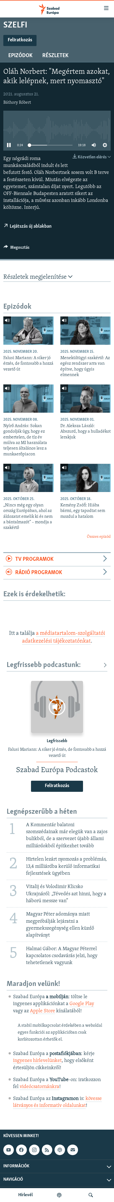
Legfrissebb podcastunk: (44, 665)
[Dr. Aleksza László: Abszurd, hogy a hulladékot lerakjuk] (85, 398)
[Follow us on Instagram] (34, 1150)
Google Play (81, 1003)
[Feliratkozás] (72, 1150)
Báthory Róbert (17, 102)
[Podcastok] (59, 1195)
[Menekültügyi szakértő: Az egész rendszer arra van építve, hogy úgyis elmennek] (85, 330)
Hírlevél (25, 1195)
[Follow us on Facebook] (21, 1150)
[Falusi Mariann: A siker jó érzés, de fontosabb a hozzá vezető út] (28, 330)
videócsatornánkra (39, 1086)
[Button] (17, 249)
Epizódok (20, 56)
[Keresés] (90, 1195)
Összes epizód (99, 537)
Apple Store (42, 1011)
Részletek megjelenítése (35, 277)
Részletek (55, 56)
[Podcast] (60, 1150)
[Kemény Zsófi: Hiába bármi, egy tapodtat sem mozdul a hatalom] (85, 478)
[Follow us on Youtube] (8, 1150)
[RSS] (47, 1150)
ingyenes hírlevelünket (37, 1060)
